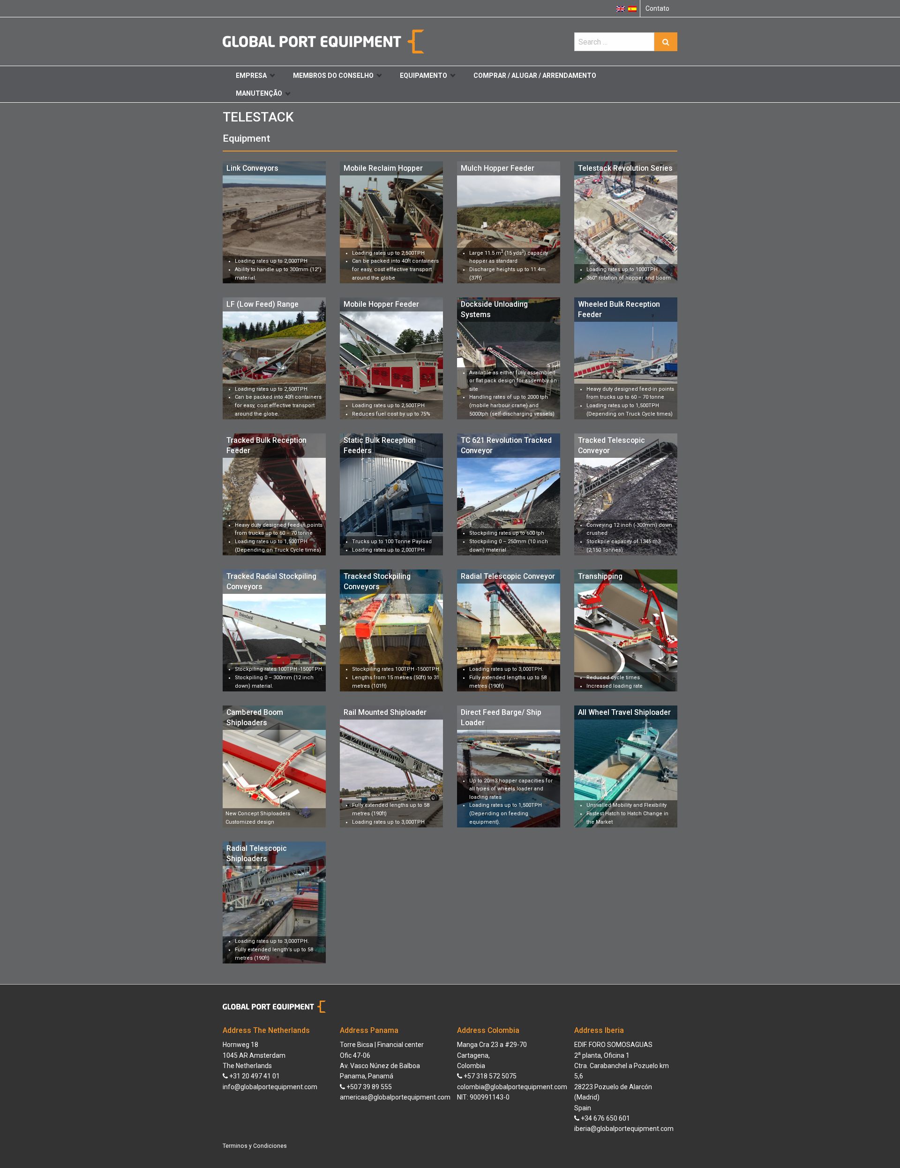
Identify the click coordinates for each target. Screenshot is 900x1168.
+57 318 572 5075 (489, 1076)
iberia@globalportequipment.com (624, 1128)
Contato (657, 8)
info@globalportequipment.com (270, 1087)
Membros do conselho (333, 75)
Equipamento (423, 75)
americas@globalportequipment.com (395, 1097)
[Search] (665, 41)
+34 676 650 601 (604, 1118)
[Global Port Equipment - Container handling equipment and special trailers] (323, 41)
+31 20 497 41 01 (254, 1076)
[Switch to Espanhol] (632, 8)
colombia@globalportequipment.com (512, 1087)
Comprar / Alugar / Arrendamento (534, 75)
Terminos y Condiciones (255, 1146)
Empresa (251, 75)
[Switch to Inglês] (620, 8)
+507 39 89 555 (368, 1087)
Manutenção (259, 93)
